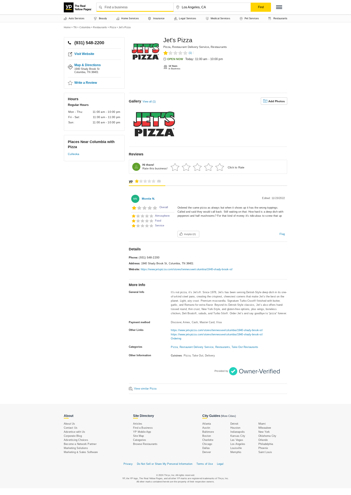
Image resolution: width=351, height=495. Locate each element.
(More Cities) (228, 416)
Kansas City (237, 435)
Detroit (234, 423)
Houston (235, 427)
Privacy (128, 463)
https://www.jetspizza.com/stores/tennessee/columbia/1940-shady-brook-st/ (187, 269)
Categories (139, 439)
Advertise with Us (74, 431)
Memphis (235, 452)
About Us (69, 423)
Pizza (166, 46)
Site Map (138, 435)
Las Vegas (236, 439)
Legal (220, 463)
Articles (137, 423)
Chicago (207, 444)
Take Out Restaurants (245, 347)
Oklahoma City (267, 435)
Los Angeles (237, 444)
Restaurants (219, 46)
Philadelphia (265, 444)
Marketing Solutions (76, 448)
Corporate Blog (73, 435)
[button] (279, 7)
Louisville (236, 448)
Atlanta (206, 423)
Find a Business (143, 427)
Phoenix (263, 448)
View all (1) (149, 101)
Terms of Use (204, 463)
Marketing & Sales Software (81, 452)
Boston (206, 435)
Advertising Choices (76, 439)
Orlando (263, 439)
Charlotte (207, 439)
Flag (282, 234)
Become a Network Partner (80, 444)
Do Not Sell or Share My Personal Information (165, 463)
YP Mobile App (142, 431)
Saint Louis (265, 452)
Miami (262, 423)
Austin (206, 427)
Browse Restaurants (145, 444)
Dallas (206, 448)
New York (264, 431)
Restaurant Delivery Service (190, 46)
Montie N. (148, 198)
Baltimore (208, 431)
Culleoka (73, 154)
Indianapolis (237, 431)
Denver (206, 452)
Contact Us (70, 427)
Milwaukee (264, 427)
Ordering (176, 338)
